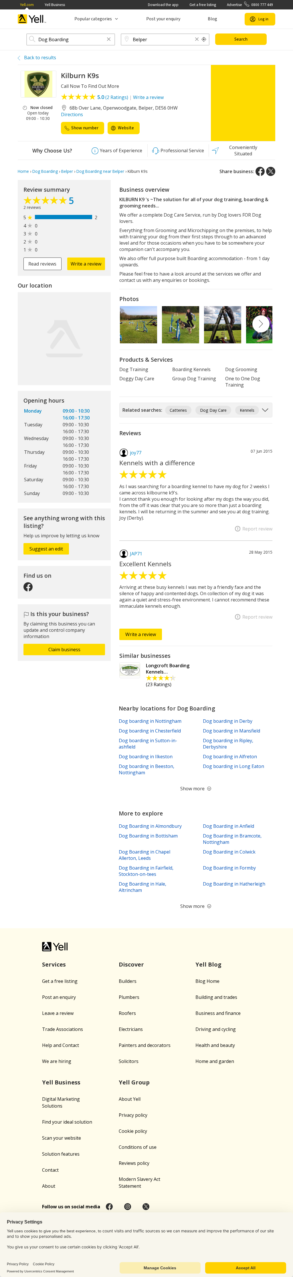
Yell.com (27, 4)
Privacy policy (133, 1115)
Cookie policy (133, 1131)
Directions (72, 114)
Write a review (148, 97)
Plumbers (129, 997)
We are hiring (56, 1061)
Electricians (131, 1029)
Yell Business (55, 4)
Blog (212, 19)
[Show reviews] (46, 202)
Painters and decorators (145, 1045)
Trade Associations (62, 1029)
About (48, 1186)
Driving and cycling (215, 1029)
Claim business (64, 649)
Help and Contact (60, 1045)
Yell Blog (208, 964)
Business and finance (218, 1013)
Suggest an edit (46, 549)
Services (54, 964)
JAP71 (136, 554)
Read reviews (42, 264)
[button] (108, 39)
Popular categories (93, 19)
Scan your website (61, 1138)
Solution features (61, 1154)
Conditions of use (138, 1147)
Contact (50, 1170)
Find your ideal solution (67, 1122)
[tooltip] (204, 39)
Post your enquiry (163, 19)
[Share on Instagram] (127, 1206)
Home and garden (214, 1061)
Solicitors (128, 1061)
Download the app (163, 4)
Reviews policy (134, 1163)
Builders (127, 981)
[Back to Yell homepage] (32, 19)
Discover (131, 964)
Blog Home (207, 981)
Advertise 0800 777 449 (250, 4)
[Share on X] (270, 171)
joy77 (135, 453)
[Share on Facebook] (260, 171)
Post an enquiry (59, 997)
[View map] (64, 338)
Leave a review (58, 1013)
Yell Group (134, 1082)
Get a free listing (202, 4)
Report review (257, 529)
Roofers (127, 1013)
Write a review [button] (86, 264)
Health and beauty (215, 1045)
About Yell (129, 1099)
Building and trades (216, 997)
